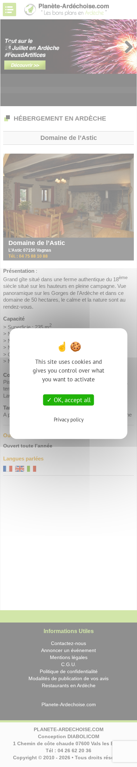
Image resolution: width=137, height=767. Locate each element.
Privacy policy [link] (69, 419)
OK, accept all (71, 400)
